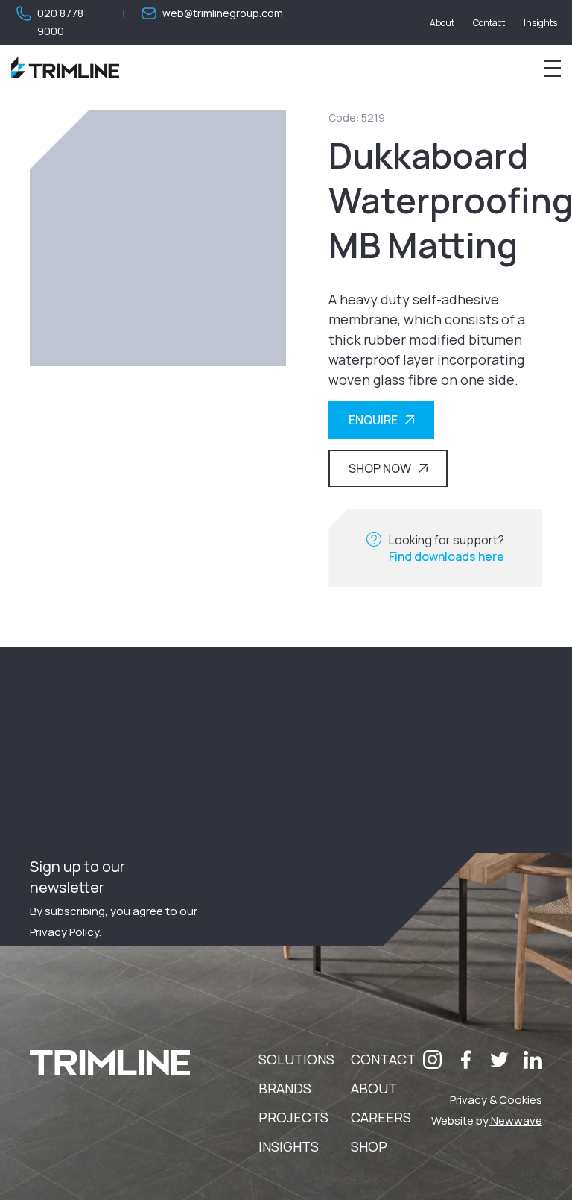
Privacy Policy (64, 932)
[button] (432, 1059)
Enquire (373, 420)
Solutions (296, 1059)
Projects (293, 1117)
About (442, 22)
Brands (284, 1088)
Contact (489, 22)
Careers (381, 1117)
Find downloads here (446, 556)
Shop (369, 1146)
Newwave (515, 1120)
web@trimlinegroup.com (222, 13)
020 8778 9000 (60, 22)
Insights (540, 22)
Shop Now (380, 468)
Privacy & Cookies (496, 1100)
